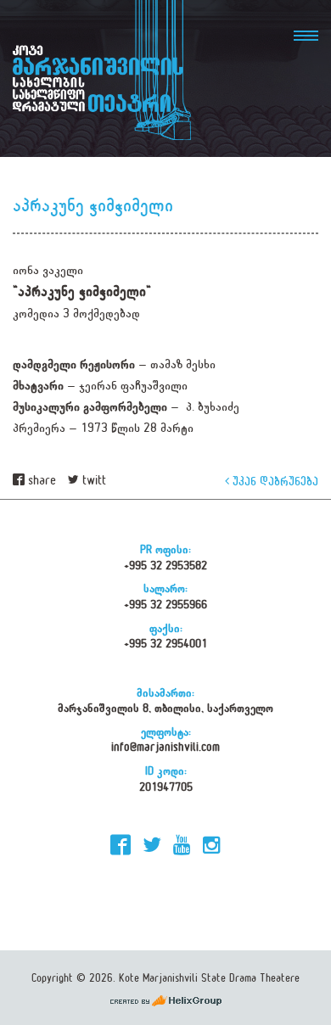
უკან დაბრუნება (273, 480)
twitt (92, 481)
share (40, 481)
